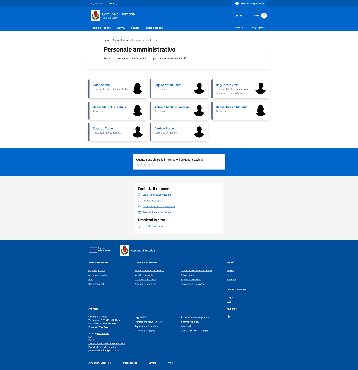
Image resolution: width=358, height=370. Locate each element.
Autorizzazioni (187, 275)
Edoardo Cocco (103, 128)
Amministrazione (121, 40)
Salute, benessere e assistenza (149, 270)
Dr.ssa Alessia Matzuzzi (232, 107)
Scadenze (231, 279)
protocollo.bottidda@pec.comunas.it (105, 350)
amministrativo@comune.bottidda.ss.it (106, 343)
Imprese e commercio (191, 279)
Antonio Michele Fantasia (172, 107)
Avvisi (230, 275)
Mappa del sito (130, 362)
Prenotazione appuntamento (148, 321)
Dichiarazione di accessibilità (194, 330)
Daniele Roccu (164, 128)
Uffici (90, 279)
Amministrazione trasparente (195, 317)
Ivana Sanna (101, 84)
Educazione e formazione (192, 284)
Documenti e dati (96, 284)
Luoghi (230, 297)
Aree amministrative (98, 275)
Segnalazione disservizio (146, 326)
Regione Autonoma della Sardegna (105, 3)
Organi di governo (96, 270)
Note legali (186, 326)
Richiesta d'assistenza (145, 330)
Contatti (152, 362)
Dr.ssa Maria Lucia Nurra (110, 107)
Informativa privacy (190, 321)
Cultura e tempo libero (145, 279)
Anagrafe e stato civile (145, 284)
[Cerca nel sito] (264, 16)
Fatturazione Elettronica (99, 362)
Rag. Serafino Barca (167, 84)
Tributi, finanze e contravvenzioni (196, 270)
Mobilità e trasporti (144, 275)
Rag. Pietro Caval (227, 84)
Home (106, 40)
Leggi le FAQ (140, 317)
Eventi (230, 301)
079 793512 (103, 333)
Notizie (230, 270)
